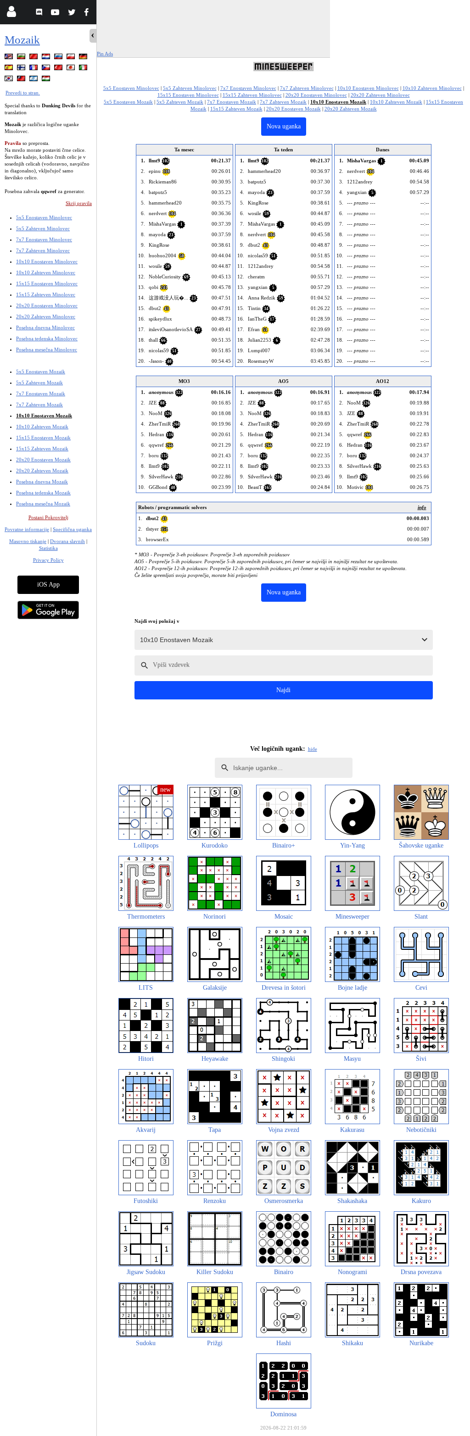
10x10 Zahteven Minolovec (45, 272)
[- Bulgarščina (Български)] (22, 58)
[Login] (11, 13)
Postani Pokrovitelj (48, 517)
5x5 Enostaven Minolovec (44, 217)
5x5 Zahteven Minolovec (43, 228)
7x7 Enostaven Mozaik (40, 393)
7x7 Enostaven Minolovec (44, 239)
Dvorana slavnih (67, 541)
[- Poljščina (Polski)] (72, 58)
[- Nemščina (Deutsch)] (84, 58)
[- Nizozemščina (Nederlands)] (47, 58)
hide (312, 749)
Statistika (48, 548)
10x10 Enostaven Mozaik (44, 415)
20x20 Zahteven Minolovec (45, 316)
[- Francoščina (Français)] (34, 69)
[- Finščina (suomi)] (22, 69)
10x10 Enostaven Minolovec (47, 261)
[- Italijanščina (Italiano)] (84, 69)
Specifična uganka (72, 529)
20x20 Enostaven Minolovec (47, 305)
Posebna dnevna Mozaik (42, 481)
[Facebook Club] (88, 13)
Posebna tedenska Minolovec (47, 338)
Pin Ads (105, 53)
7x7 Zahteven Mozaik (39, 404)
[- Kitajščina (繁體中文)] (22, 80)
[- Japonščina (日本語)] (72, 69)
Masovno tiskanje (27, 541)
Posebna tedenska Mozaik (43, 492)
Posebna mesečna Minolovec (46, 349)
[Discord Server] (40, 13)
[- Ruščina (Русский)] (59, 58)
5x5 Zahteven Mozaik (39, 382)
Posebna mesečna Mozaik (43, 503)
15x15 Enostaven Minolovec (47, 283)
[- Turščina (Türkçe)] (59, 69)
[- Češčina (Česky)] (47, 69)
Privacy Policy (48, 560)
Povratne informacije (27, 529)
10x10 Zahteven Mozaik (42, 426)
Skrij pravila (79, 203)
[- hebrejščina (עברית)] (34, 80)
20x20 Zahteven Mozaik (42, 470)
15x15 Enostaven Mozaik (43, 437)
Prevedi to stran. (23, 92)
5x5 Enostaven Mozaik (40, 371)
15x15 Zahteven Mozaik (42, 448)
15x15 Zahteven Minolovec (45, 294)
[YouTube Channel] (56, 13)
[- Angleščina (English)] (10, 58)
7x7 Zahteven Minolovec (43, 250)
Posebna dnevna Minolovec (45, 327)
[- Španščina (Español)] (10, 69)
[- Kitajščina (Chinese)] (34, 58)
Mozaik (22, 39)
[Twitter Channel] (72, 13)
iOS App (48, 584)
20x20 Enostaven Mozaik (43, 459)
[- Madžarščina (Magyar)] (47, 80)
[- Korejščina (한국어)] (10, 80)
